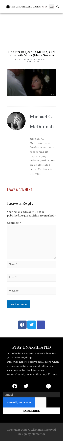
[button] (51, 6)
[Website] (31, 291)
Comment (14, 223)
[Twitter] (46, 7)
